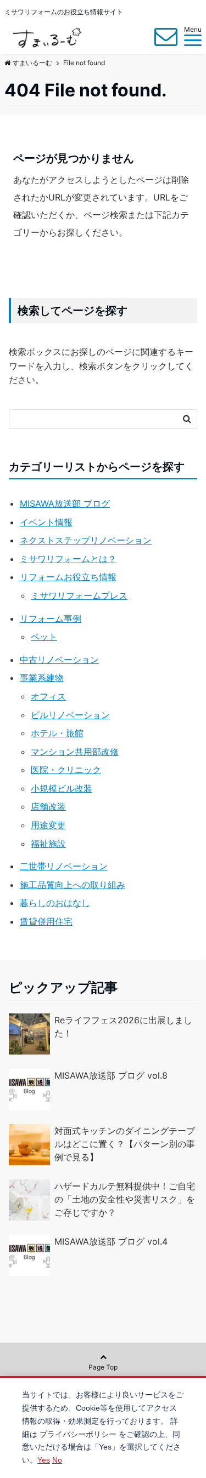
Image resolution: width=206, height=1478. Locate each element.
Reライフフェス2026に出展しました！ (123, 1027)
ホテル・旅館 (57, 732)
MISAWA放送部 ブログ (65, 503)
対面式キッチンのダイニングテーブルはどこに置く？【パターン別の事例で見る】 (124, 1143)
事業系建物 (42, 677)
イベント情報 (46, 522)
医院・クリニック (66, 769)
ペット (44, 636)
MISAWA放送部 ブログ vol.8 (111, 1075)
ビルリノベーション (70, 714)
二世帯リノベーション (64, 866)
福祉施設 (48, 843)
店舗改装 (48, 806)
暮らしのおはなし (55, 902)
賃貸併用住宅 (46, 921)
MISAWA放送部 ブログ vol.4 (111, 1241)
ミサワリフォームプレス (79, 595)
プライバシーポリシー (78, 1434)
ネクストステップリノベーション (86, 540)
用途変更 (48, 825)
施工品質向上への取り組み (72, 884)
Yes (43, 1460)
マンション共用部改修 (75, 751)
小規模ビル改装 (61, 788)
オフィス (48, 696)
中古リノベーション (59, 659)
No (57, 1460)
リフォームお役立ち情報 (68, 576)
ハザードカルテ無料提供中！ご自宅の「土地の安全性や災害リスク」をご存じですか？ (124, 1199)
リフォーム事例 (50, 618)
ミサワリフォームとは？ (68, 558)
